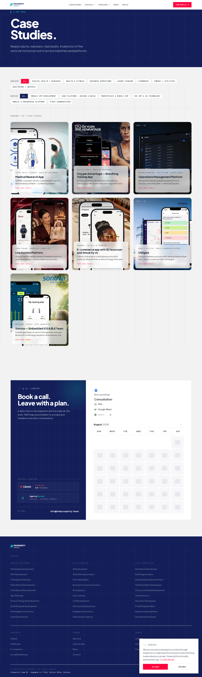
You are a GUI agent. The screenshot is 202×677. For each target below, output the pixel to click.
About (125, 4)
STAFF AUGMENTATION (60, 102)
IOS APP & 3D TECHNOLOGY (147, 96)
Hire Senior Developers (145, 601)
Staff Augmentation (144, 574)
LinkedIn (139, 638)
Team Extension (142, 595)
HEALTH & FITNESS (75, 81)
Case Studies (75, 4)
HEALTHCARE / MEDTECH (24, 87)
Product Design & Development (24, 601)
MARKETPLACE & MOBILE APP (115, 96)
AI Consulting (79, 595)
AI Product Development (84, 606)
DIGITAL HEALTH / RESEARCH (46, 81)
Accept (155, 666)
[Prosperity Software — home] (17, 4)
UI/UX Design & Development (23, 606)
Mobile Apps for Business (22, 611)
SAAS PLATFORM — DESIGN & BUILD (79, 96)
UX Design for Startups (20, 579)
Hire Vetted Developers (145, 617)
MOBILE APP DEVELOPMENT (43, 96)
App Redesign (17, 595)
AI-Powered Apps (81, 579)
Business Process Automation (86, 585)
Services (89, 4)
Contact (77, 654)
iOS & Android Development (23, 590)
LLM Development (81, 601)
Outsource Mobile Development (150, 590)
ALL (25, 81)
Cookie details (167, 659)
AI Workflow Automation (84, 574)
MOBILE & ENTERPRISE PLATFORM (28, 102)
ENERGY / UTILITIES (164, 81)
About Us (77, 638)
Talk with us (181, 4)
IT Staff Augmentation (145, 606)
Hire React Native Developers (148, 585)
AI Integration (79, 590)
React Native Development (22, 585)
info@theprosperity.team (64, 511)
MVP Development (18, 574)
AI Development (80, 569)
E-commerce (16, 649)
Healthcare (15, 644)
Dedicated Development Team (149, 579)
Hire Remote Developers (146, 569)
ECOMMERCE (144, 81)
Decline (182, 666)
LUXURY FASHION (125, 81)
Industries (103, 4)
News (116, 4)
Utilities (13, 638)
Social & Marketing (19, 654)
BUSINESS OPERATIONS (100, 81)
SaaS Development (19, 617)
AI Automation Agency (83, 617)
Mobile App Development (22, 569)
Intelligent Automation (83, 611)
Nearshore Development (146, 611)
